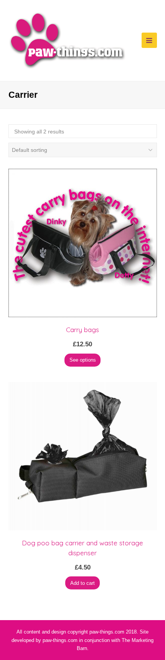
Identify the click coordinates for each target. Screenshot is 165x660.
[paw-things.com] (67, 40)
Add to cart (82, 583)
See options (82, 360)
